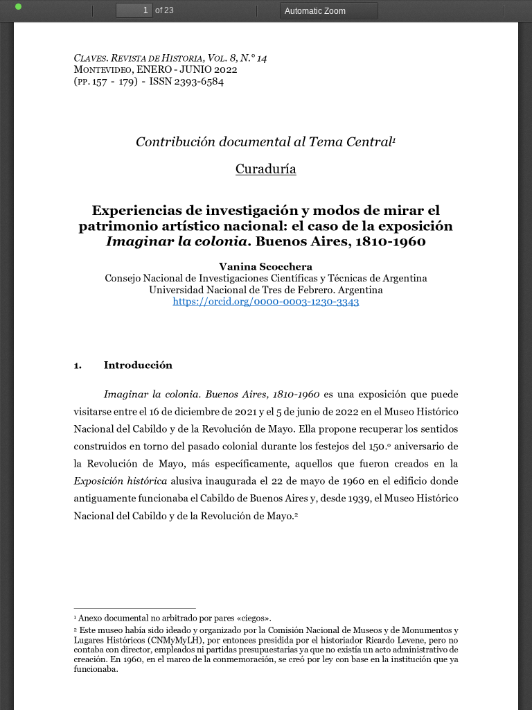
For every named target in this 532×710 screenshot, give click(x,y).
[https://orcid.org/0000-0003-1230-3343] (266, 301)
